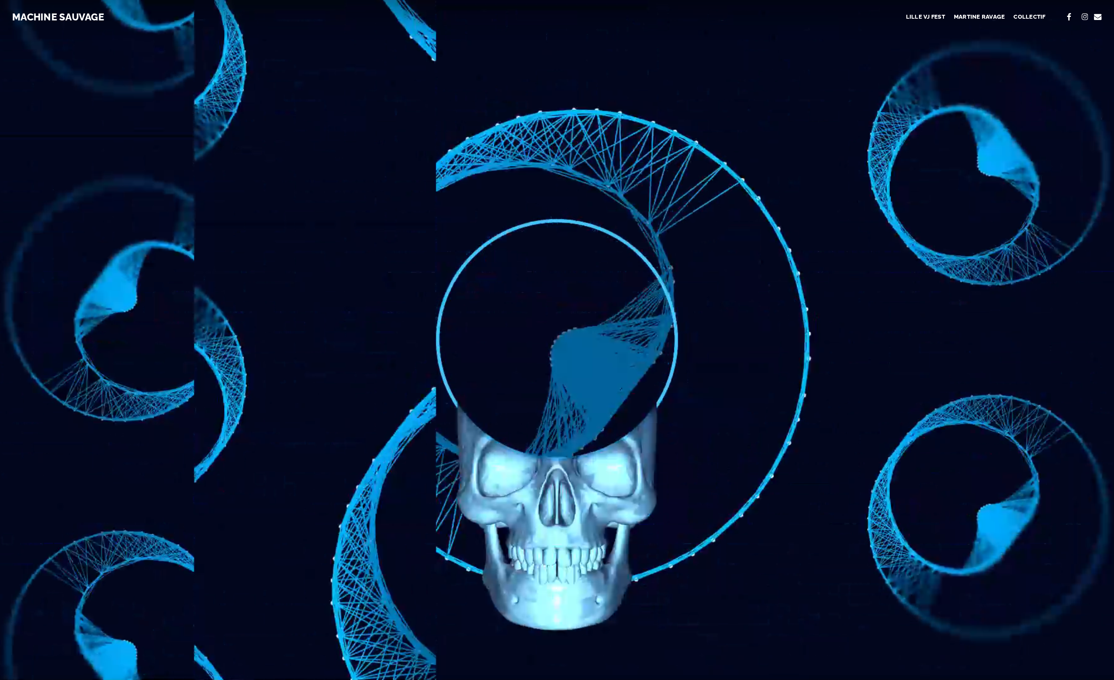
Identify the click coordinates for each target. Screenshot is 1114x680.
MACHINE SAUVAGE (58, 17)
